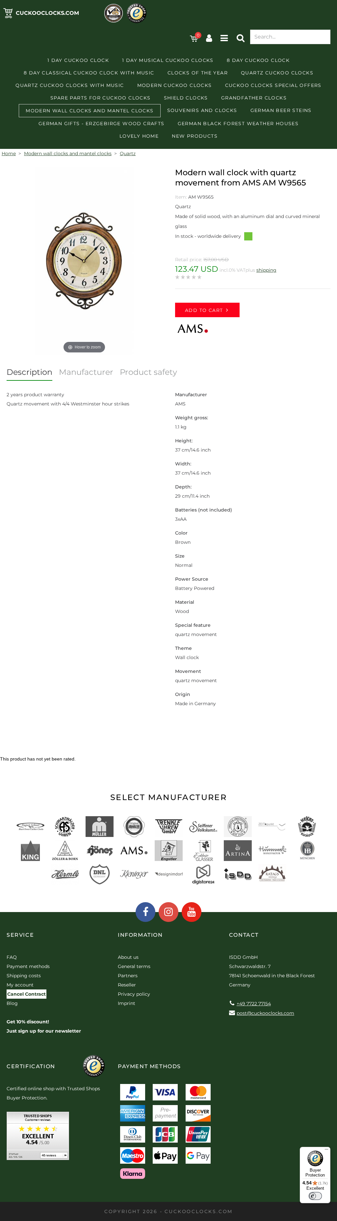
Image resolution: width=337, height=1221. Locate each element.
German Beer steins (281, 110)
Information (140, 935)
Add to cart (204, 310)
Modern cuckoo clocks (174, 85)
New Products (195, 136)
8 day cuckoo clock (258, 60)
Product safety (148, 372)
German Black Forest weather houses (238, 123)
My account (20, 985)
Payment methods (28, 966)
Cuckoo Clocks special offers (273, 85)
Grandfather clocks (254, 98)
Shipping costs (24, 976)
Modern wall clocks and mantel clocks (89, 111)
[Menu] (326, 1151)
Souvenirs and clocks (202, 110)
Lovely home (139, 136)
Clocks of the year (198, 73)
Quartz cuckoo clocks (277, 73)
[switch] (315, 1196)
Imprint (126, 1003)
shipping (266, 270)
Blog (12, 1003)
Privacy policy (134, 994)
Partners (128, 976)
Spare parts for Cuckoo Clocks (100, 98)
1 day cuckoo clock (78, 60)
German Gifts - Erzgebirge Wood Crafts (102, 123)
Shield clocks (186, 98)
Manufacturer (86, 372)
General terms (134, 966)
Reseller (127, 985)
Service (20, 935)
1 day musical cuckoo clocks (168, 60)
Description (29, 372)
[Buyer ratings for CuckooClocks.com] (38, 1138)
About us (128, 957)
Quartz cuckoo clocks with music (69, 85)
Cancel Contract (26, 994)
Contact (244, 935)
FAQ (12, 957)
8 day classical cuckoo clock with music (89, 73)
